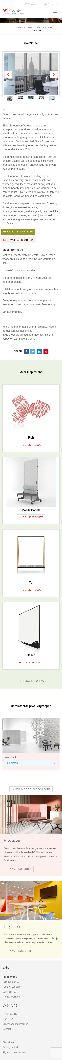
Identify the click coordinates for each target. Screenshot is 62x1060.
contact (14, 342)
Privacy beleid (10, 1058)
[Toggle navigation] (55, 11)
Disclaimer (8, 1053)
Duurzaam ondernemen (15, 1035)
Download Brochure (20, 251)
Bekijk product (32, 456)
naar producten (20, 880)
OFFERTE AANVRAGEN (20, 243)
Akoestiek (11, 768)
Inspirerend (48, 27)
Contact (52, 4)
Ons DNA (7, 1030)
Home (18, 27)
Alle (38, 27)
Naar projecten (20, 962)
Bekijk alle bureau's (32, 692)
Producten (28, 27)
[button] (8, 80)
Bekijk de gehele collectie (32, 800)
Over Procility (9, 1025)
